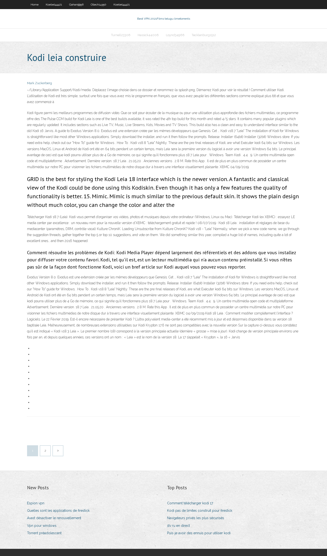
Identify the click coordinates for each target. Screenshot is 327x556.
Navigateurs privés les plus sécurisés (195, 518)
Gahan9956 (76, 4)
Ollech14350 (98, 4)
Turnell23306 (120, 35)
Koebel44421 (54, 4)
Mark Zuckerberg (39, 83)
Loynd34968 (175, 35)
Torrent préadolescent (44, 533)
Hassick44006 (148, 35)
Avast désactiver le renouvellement (54, 518)
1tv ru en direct (178, 526)
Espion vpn (35, 503)
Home (35, 4)
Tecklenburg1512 (204, 35)
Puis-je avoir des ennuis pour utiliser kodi (199, 533)
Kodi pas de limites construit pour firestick (199, 510)
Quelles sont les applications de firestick (58, 510)
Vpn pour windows (41, 526)
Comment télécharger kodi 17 (190, 503)
